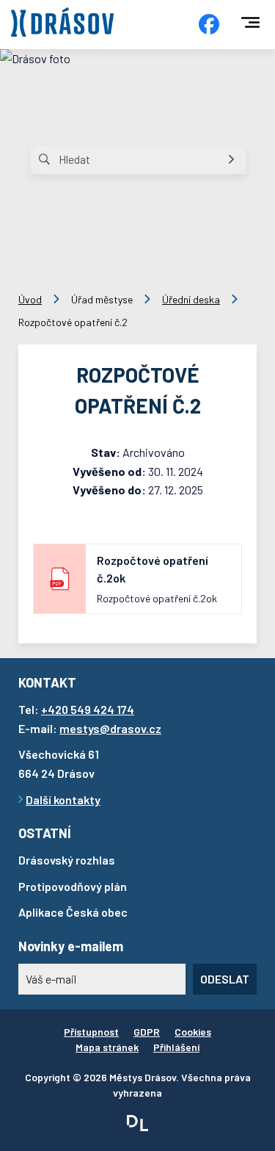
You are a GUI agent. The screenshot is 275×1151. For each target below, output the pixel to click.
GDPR (146, 1031)
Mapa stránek (107, 1047)
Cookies (193, 1031)
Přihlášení (176, 1047)
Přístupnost (91, 1031)
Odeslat (224, 979)
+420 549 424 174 (87, 709)
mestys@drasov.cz (110, 728)
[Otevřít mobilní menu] (250, 22)
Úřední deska (191, 299)
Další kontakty (63, 800)
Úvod (30, 299)
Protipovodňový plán (72, 886)
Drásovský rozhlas (66, 860)
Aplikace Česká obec (73, 912)
